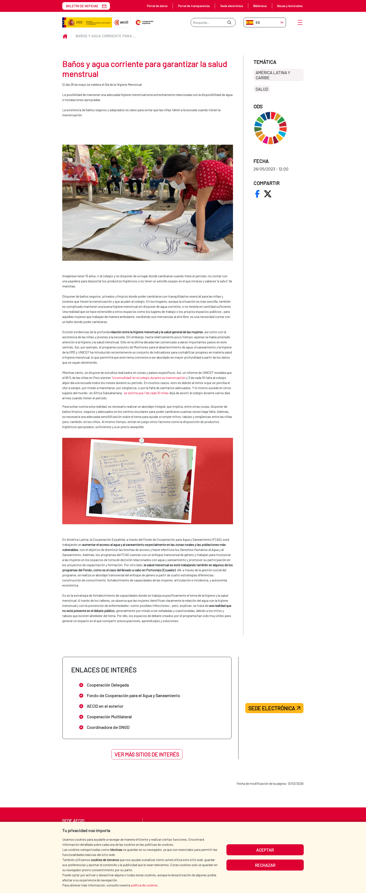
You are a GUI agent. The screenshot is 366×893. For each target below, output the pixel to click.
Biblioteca (260, 6)
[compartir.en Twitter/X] (268, 194)
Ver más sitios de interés (147, 754)
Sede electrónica (231, 6)
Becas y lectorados (290, 6)
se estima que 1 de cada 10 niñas (146, 393)
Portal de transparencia (194, 6)
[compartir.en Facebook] (257, 194)
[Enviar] (229, 22)
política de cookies (144, 885)
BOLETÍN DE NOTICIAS (82, 6)
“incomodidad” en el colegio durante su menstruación (149, 378)
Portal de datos (157, 6)
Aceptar (265, 849)
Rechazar (265, 865)
